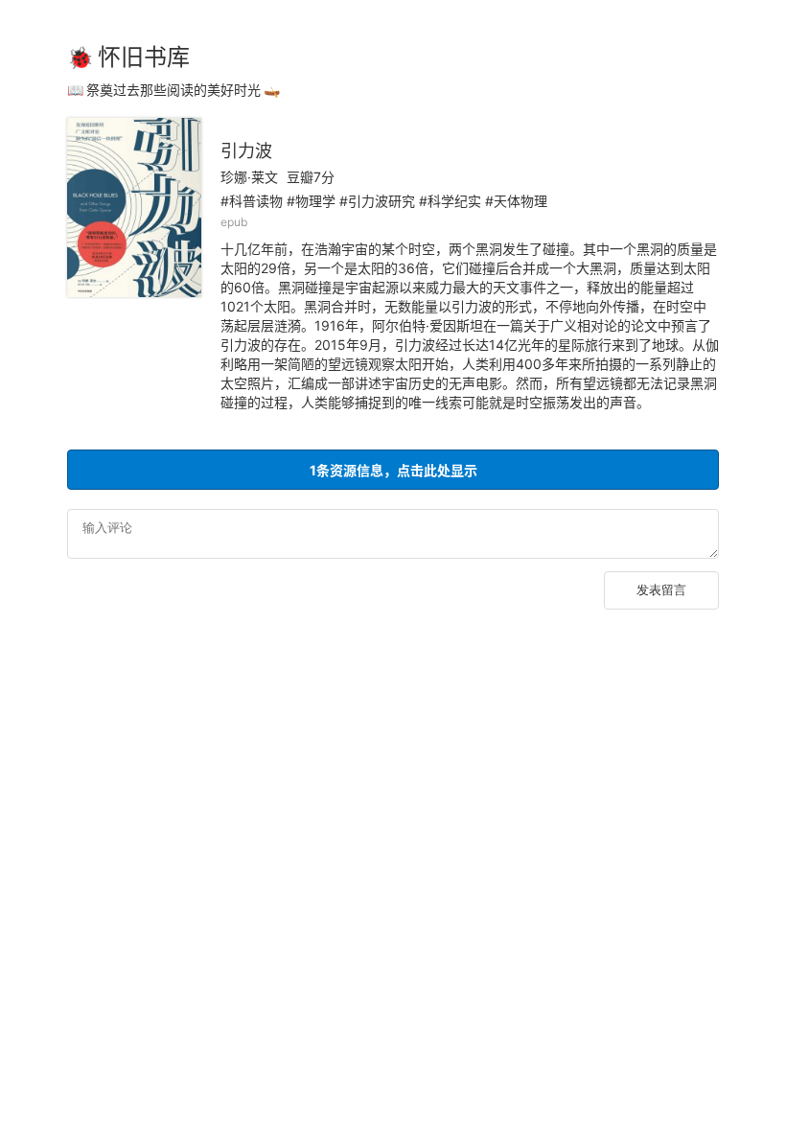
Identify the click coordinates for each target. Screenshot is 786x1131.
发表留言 (661, 590)
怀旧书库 (144, 57)
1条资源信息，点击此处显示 (393, 470)
